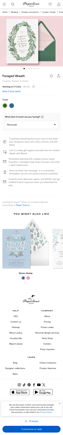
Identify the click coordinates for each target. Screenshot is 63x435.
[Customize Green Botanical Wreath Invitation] (31, 41)
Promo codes (47, 327)
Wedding (14, 12)
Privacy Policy (46, 412)
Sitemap (16, 327)
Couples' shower (49, 12)
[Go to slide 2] (26, 68)
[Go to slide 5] (34, 68)
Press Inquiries (47, 349)
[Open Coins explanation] (33, 86)
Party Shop (47, 338)
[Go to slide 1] (24, 68)
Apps (15, 374)
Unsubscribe (16, 338)
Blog (15, 363)
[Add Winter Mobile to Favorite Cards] (26, 283)
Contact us (15, 322)
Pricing (47, 322)
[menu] (4, 4)
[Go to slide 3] (29, 68)
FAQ (16, 316)
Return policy (15, 333)
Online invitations (47, 363)
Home (4, 12)
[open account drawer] (58, 4)
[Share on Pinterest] (29, 384)
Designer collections (15, 368)
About (47, 316)
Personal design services (47, 333)
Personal (12, 124)
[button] (42, 116)
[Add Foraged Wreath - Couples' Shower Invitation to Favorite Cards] (51, 76)
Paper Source (23, 205)
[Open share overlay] (59, 75)
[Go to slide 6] (36, 68)
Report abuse (15, 344)
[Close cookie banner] (59, 403)
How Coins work (11, 91)
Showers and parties (30, 12)
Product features (48, 368)
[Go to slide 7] (38, 68)
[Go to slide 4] (31, 68)
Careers (47, 344)
